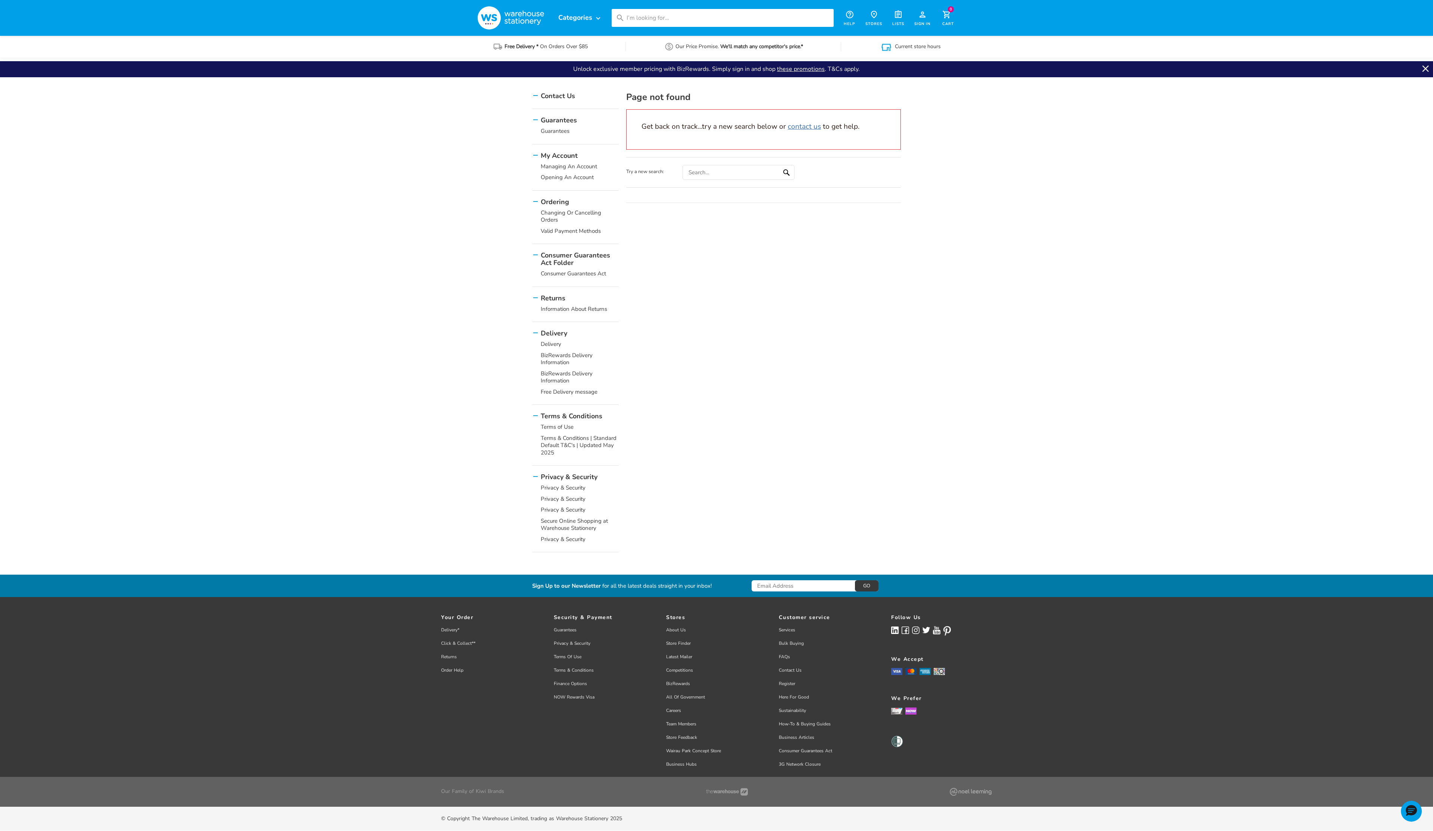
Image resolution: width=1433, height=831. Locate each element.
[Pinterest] (947, 631)
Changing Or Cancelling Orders (571, 216)
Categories (580, 17)
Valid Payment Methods (571, 231)
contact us (804, 126)
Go (866, 585)
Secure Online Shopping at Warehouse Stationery (574, 524)
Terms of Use (557, 427)
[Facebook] (905, 630)
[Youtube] (936, 630)
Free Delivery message (569, 392)
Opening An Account (567, 177)
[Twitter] (926, 630)
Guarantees (555, 131)
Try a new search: (645, 172)
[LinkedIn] (895, 630)
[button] (1411, 811)
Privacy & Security (563, 487)
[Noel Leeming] (970, 792)
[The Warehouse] (727, 792)
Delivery (551, 344)
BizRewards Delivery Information (567, 359)
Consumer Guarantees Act (573, 273)
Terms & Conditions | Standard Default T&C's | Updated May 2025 (578, 445)
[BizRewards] (896, 711)
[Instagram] (916, 630)
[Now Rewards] (911, 711)
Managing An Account (569, 166)
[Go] (787, 172)
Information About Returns (574, 309)
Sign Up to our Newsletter (566, 586)
